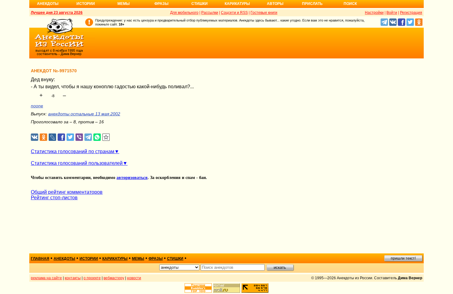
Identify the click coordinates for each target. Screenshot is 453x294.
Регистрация (411, 12)
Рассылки (209, 12)
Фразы (161, 4)
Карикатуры (237, 4)
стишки (175, 258)
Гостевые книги (264, 12)
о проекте (92, 278)
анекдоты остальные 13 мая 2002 (84, 113)
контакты (73, 278)
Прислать (312, 4)
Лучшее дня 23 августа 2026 (57, 12)
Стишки (199, 4)
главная (40, 258)
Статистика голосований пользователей (77, 163)
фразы (156, 258)
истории (89, 258)
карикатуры (115, 258)
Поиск (350, 4)
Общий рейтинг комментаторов (67, 192)
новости (134, 278)
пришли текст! (403, 258)
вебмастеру (114, 278)
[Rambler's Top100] (198, 288)
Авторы (275, 4)
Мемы (123, 4)
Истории (85, 4)
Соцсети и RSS (234, 12)
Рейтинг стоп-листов (54, 197)
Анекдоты (48, 4)
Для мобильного (184, 12)
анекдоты (64, 258)
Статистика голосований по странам (72, 151)
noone (37, 105)
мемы (138, 258)
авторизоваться (132, 177)
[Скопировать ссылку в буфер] (106, 137)
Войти (391, 12)
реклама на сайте (46, 278)
